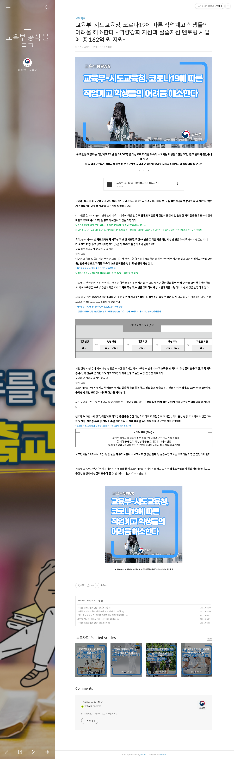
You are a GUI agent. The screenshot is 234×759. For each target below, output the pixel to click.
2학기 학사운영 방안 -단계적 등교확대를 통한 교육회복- (101, 615)
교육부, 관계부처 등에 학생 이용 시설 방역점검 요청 (99, 611)
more (209, 638)
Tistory (163, 754)
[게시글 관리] (92, 585)
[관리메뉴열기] (228, 6)
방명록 (21, 752)
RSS (34, 752)
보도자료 (80, 18)
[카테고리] (8, 7)
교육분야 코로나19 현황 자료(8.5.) (92, 622)
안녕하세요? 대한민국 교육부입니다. (99, 713)
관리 (48, 752)
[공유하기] (88, 585)
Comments (84, 688)
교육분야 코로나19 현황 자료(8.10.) (92, 607)
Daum (143, 754)
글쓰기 (7, 752)
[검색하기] (47, 7)
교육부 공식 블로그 (27, 42)
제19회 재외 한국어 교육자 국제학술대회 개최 (96, 619)
